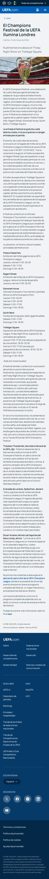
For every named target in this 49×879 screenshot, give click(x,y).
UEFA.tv (6, 689)
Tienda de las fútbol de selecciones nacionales (12, 725)
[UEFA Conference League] (15, 2)
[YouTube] (6, 813)
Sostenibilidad (10, 664)
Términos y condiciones (14, 827)
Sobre (6, 645)
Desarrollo (31, 655)
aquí (10, 613)
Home (10, 10)
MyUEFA (29, 689)
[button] (44, 10)
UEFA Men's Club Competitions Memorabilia (11, 754)
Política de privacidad (13, 833)
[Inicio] (11, 639)
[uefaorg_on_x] (6, 801)
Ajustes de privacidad (13, 846)
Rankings (7, 705)
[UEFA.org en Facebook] (17, 801)
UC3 (28, 696)
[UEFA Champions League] (4, 2)
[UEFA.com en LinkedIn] (38, 801)
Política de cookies (12, 839)
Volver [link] (8, 18)
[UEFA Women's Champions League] (9, 2)
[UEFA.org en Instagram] (27, 801)
